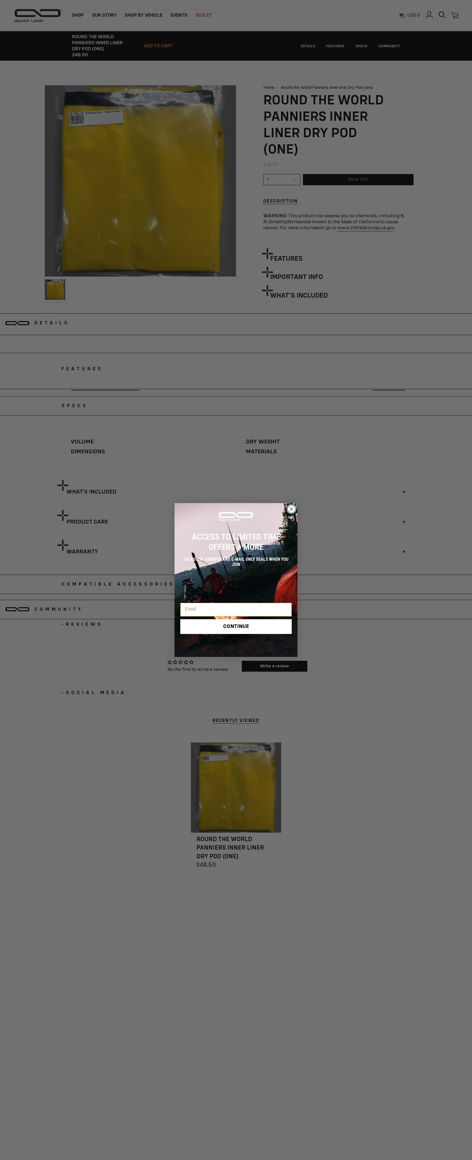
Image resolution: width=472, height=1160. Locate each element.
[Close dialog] (291, 509)
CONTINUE (236, 626)
